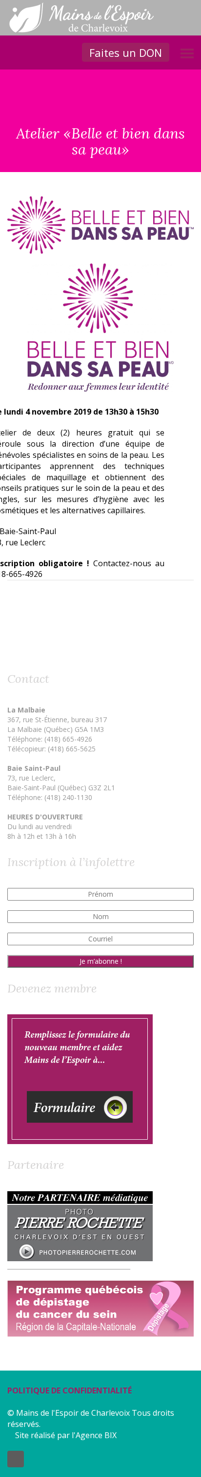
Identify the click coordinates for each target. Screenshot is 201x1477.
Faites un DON (125, 52)
